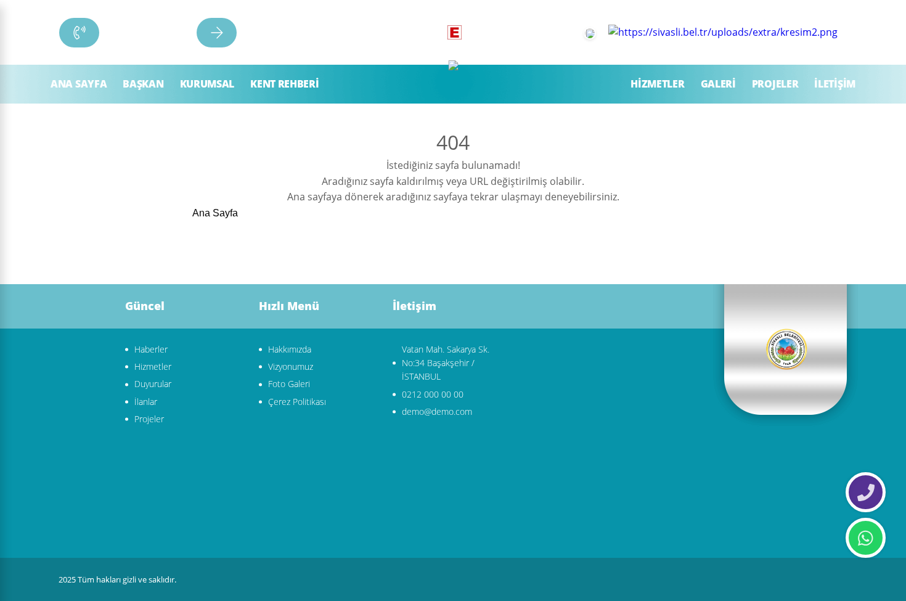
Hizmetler (657, 84)
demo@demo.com (437, 411)
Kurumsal (207, 84)
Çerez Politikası (297, 401)
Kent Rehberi (284, 84)
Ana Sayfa (79, 84)
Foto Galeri (289, 384)
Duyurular (152, 384)
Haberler (151, 349)
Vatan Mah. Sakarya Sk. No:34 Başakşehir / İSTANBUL (445, 363)
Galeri (718, 84)
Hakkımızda (289, 349)
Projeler (775, 84)
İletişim (834, 84)
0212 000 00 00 (432, 394)
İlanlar (145, 401)
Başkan (143, 84)
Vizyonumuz (290, 366)
